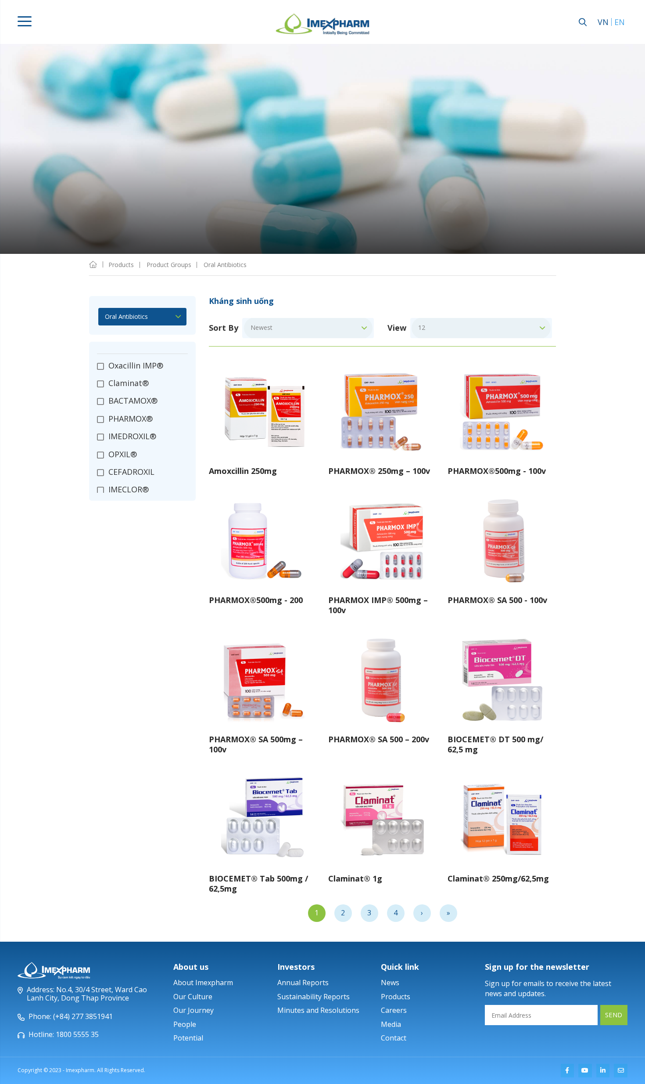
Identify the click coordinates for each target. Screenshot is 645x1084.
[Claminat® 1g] (382, 819)
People (184, 1024)
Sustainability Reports (313, 996)
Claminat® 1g (355, 878)
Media (391, 1024)
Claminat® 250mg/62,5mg (498, 878)
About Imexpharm (203, 982)
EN (619, 22)
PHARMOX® (130, 418)
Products (395, 996)
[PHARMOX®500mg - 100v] (502, 411)
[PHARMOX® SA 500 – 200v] (382, 680)
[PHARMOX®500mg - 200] (263, 541)
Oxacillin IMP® (135, 366)
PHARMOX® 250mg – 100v (379, 471)
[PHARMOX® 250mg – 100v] (382, 411)
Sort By (223, 328)
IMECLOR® (128, 489)
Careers (394, 1010)
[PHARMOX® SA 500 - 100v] (502, 541)
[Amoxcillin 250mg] (263, 411)
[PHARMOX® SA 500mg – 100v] (263, 680)
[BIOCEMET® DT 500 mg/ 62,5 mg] (502, 680)
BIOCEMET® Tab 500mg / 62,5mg (258, 883)
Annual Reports (303, 982)
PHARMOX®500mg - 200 (256, 600)
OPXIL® (122, 454)
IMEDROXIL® (132, 436)
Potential (188, 1038)
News (390, 982)
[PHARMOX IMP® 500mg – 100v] (382, 541)
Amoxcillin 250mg (243, 471)
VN (603, 22)
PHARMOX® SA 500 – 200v (378, 739)
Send (613, 1014)
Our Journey (193, 1010)
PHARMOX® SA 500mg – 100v (256, 744)
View (396, 328)
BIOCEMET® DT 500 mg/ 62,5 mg (495, 744)
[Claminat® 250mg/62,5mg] (502, 819)
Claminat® (128, 383)
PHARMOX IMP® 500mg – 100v (378, 605)
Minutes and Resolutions (318, 1010)
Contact (393, 1038)
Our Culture (192, 996)
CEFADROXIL (131, 471)
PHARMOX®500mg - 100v (497, 471)
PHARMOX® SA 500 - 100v (497, 600)
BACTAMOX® (133, 400)
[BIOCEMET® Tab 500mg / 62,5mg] (263, 819)
